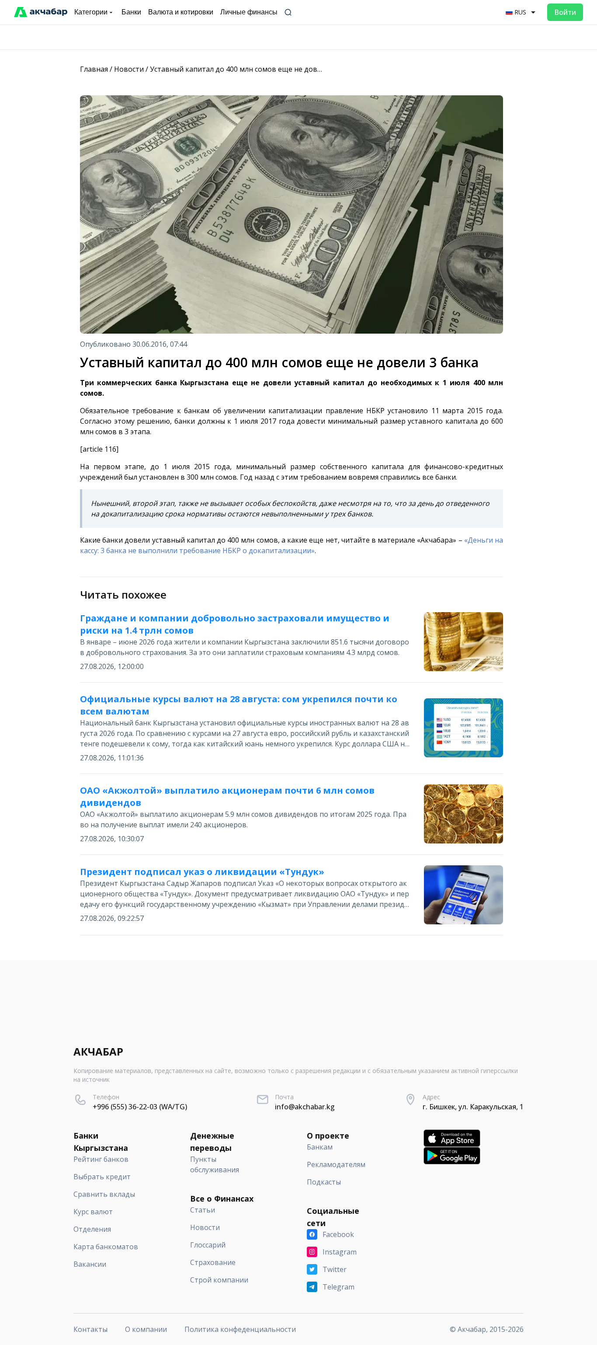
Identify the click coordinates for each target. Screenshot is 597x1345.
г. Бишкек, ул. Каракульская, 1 (473, 1107)
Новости (129, 69)
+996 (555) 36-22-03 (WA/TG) (140, 1107)
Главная (94, 69)
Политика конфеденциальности (240, 1329)
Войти (565, 12)
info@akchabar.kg (305, 1107)
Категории (91, 12)
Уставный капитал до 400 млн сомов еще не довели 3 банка (253, 69)
